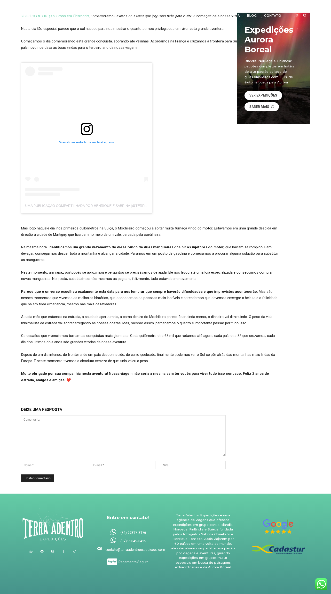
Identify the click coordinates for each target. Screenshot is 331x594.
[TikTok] (75, 551)
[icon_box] (128, 532)
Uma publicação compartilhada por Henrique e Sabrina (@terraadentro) (95, 206)
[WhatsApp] (296, 15)
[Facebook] (64, 551)
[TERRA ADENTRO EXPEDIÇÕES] (37, 15)
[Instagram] (304, 15)
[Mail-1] (312, 15)
